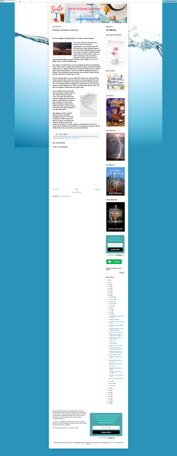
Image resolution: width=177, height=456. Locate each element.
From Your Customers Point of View (116, 375)
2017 (109, 390)
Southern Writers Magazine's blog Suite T (62, 138)
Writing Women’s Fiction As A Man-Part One (116, 338)
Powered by (110, 255)
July (110, 308)
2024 (109, 284)
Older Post (97, 189)
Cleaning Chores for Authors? (116, 332)
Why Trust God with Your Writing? (115, 372)
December (111, 297)
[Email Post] (56, 134)
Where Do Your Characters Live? (115, 357)
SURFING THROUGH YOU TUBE (116, 368)
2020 (109, 293)
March (110, 381)
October (111, 301)
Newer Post (55, 189)
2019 (109, 295)
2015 (109, 395)
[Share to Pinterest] (66, 134)
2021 (109, 291)
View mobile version (76, 192)
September (111, 303)
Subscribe (115, 250)
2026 (109, 280)
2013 (109, 399)
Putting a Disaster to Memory (91, 136)
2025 (109, 282)
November (111, 299)
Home (76, 189)
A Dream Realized (113, 343)
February (111, 383)
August (111, 305)
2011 (109, 403)
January (111, 385)
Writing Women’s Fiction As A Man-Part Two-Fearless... (116, 335)
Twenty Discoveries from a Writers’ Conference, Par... (116, 348)
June (110, 310)
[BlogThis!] (61, 134)
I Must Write (112, 366)
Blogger (88, 444)
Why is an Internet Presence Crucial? (115, 361)
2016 (109, 392)
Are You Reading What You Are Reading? (116, 316)
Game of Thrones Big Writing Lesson (116, 325)
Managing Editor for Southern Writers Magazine (73, 136)
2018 (109, 388)
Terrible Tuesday (75, 138)
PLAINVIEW (114, 442)
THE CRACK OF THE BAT (115, 364)
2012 (109, 401)
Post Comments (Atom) (64, 196)
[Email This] (59, 134)
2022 (109, 288)
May (110, 312)
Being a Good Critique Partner (116, 378)
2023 (109, 286)
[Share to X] (63, 134)
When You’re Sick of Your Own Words (116, 322)
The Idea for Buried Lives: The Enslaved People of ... (116, 329)
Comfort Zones (112, 341)
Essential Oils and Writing (115, 354)
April (110, 314)
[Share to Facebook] (65, 134)
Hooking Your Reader (114, 319)
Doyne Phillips (60, 136)
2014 (109, 397)
